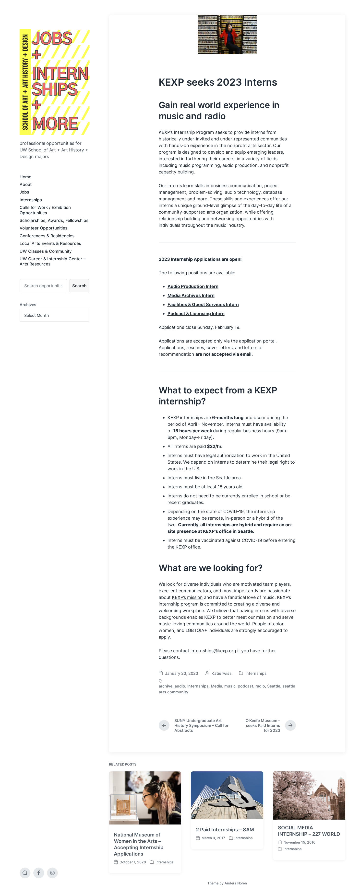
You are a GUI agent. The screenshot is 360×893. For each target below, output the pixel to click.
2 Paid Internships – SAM (225, 830)
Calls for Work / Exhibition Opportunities (45, 210)
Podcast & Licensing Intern (196, 313)
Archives (28, 304)
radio (260, 686)
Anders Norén (236, 883)
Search (79, 285)
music (230, 686)
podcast (245, 686)
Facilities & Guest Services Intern (203, 304)
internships (198, 686)
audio (180, 686)
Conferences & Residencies (47, 235)
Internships (31, 199)
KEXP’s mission (187, 597)
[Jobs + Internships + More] (54, 82)
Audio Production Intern (193, 286)
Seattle (273, 686)
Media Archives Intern (191, 295)
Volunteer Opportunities (43, 228)
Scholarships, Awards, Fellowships (54, 220)
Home (25, 176)
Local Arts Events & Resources (50, 243)
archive (165, 686)
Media (216, 686)
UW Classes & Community (46, 251)
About (26, 184)
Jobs (24, 192)
